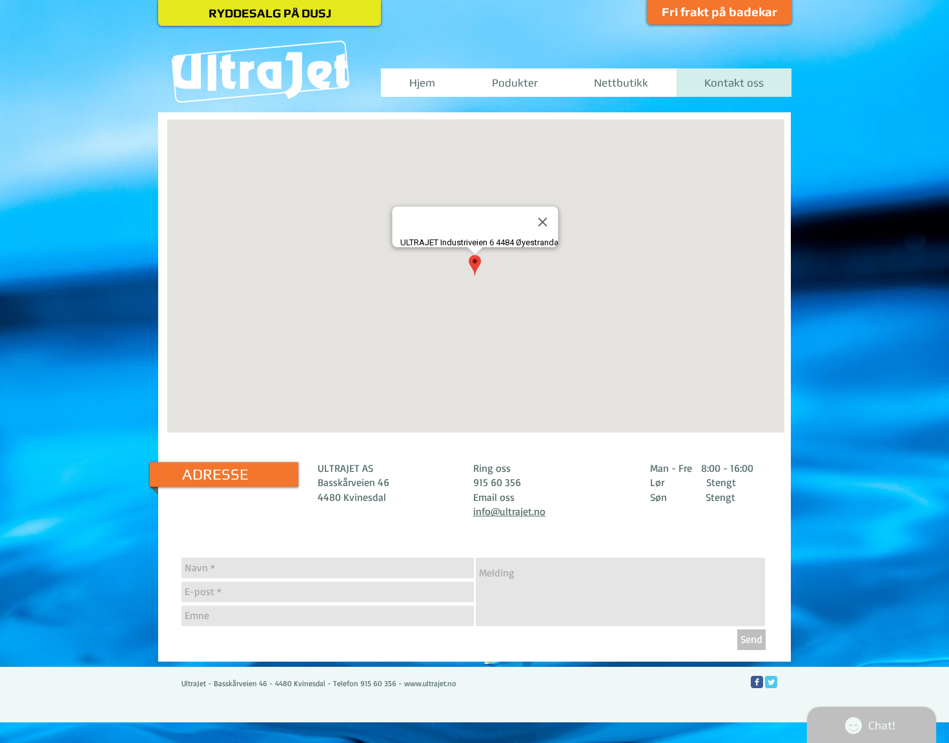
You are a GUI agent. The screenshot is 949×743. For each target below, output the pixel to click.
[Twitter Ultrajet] (771, 682)
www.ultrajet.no (430, 683)
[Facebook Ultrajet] (757, 682)
